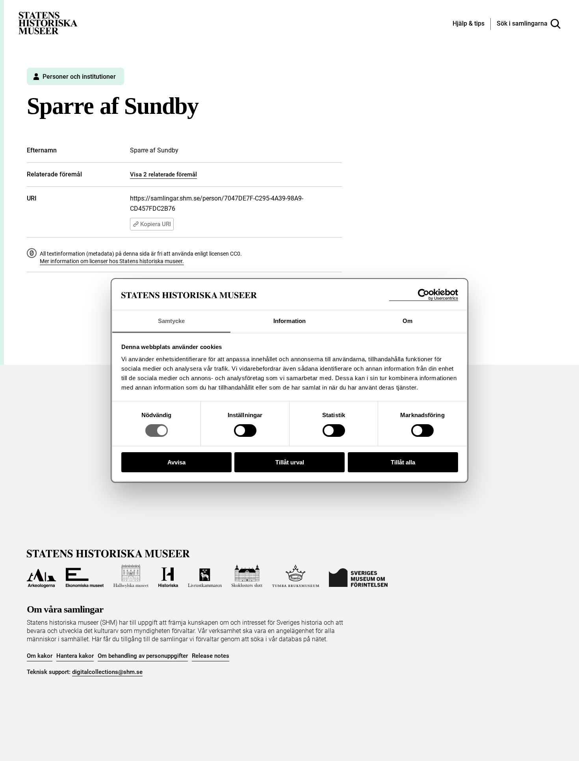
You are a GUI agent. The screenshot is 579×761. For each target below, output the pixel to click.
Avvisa (176, 462)
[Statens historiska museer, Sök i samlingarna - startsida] (48, 22)
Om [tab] (407, 320)
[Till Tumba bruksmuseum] (295, 576)
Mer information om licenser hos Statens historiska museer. (112, 261)
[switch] (245, 430)
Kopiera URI (155, 224)
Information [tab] (289, 320)
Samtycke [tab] (171, 320)
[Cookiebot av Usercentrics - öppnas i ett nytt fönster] (423, 295)
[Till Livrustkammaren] (205, 576)
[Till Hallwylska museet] (130, 576)
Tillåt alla (403, 462)
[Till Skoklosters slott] (247, 576)
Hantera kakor (75, 655)
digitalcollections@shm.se (107, 672)
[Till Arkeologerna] (41, 576)
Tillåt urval (289, 462)
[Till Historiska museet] (168, 576)
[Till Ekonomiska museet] (85, 576)
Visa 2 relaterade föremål (163, 174)
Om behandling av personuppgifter (143, 655)
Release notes (210, 655)
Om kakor (39, 655)
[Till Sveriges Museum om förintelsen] (358, 576)
